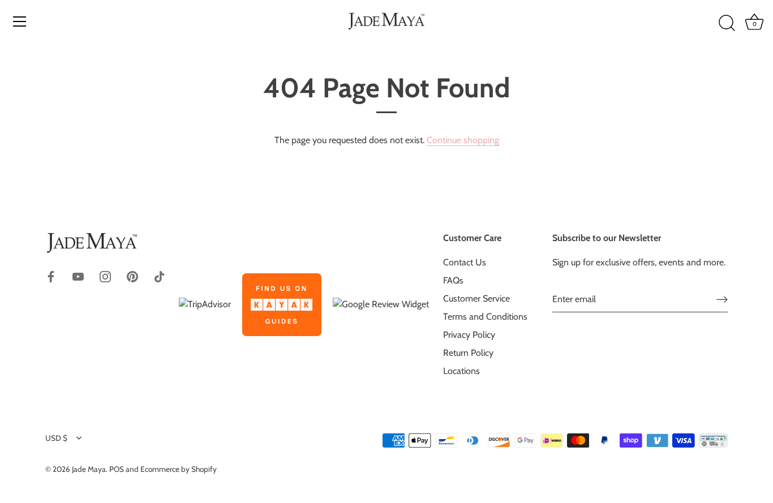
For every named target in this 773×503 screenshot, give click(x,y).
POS (116, 469)
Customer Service (476, 298)
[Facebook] (51, 275)
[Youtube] (78, 275)
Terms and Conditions (485, 316)
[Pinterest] (132, 275)
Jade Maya (89, 469)
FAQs (453, 280)
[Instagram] (105, 275)
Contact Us (464, 262)
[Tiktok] (159, 275)
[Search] (726, 23)
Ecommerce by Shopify (178, 469)
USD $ (56, 437)
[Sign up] (722, 300)
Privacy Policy (469, 334)
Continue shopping (463, 140)
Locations (461, 371)
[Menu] (19, 21)
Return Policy (468, 352)
